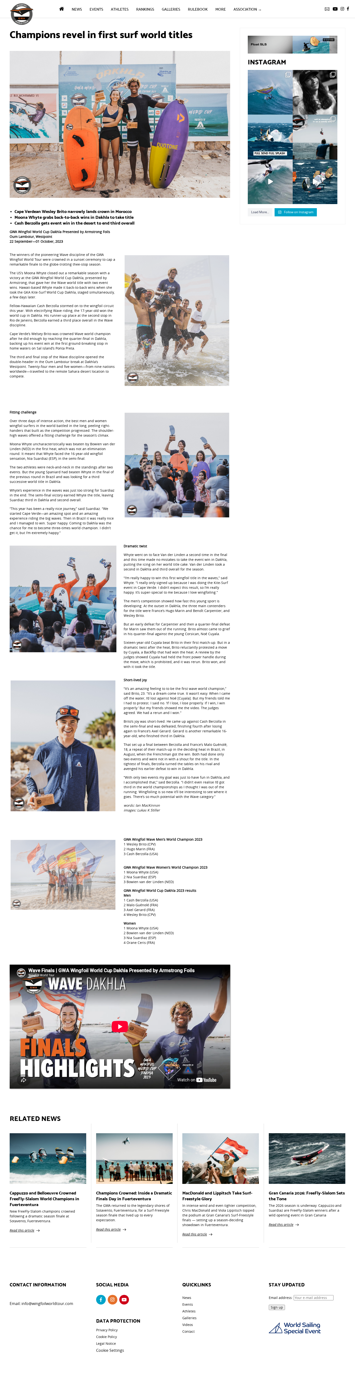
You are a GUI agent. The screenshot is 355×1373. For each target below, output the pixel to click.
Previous (117, 319)
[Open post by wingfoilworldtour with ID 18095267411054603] (315, 181)
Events (96, 9)
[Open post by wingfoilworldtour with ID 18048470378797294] (315, 92)
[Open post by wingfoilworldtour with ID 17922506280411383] (270, 92)
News (77, 9)
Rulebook (198, 9)
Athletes (119, 9)
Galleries (171, 9)
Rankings (145, 9)
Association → (248, 9)
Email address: (281, 1298)
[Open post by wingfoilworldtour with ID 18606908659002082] (270, 137)
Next (236, 319)
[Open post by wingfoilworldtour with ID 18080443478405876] (315, 137)
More (220, 9)
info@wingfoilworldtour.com (47, 1303)
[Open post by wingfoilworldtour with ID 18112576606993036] (270, 181)
